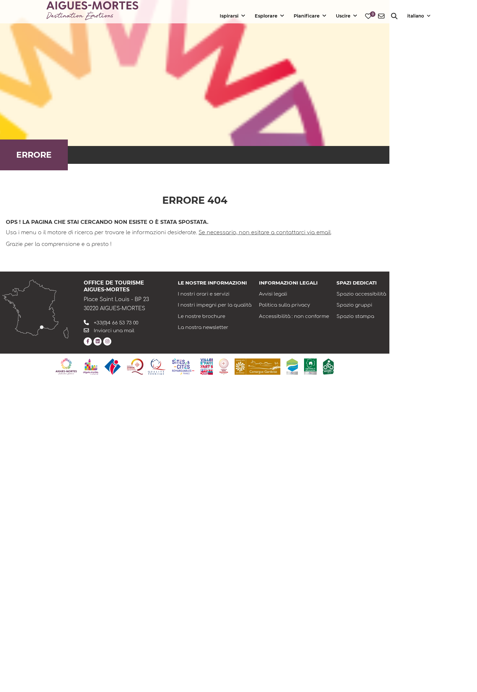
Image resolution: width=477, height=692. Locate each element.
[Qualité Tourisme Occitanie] (146, 366)
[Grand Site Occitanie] (223, 366)
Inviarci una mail (114, 331)
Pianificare (307, 16)
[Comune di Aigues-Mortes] (90, 366)
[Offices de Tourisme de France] (112, 366)
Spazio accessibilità (361, 294)
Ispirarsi (229, 16)
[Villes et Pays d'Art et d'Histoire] (207, 366)
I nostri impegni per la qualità (214, 305)
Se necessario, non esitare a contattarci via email (265, 233)
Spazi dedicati (356, 283)
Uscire (343, 16)
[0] (368, 16)
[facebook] (88, 341)
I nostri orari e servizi (203, 294)
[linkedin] (97, 341)
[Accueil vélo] (328, 366)
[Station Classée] (292, 366)
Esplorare (266, 16)
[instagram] (107, 341)
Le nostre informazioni (212, 283)
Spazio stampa (355, 316)
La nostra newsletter (203, 327)
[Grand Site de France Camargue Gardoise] (257, 366)
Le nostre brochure (201, 316)
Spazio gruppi (354, 305)
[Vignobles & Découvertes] (310, 366)
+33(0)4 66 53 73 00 (116, 323)
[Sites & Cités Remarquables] (183, 366)
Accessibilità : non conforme (294, 316)
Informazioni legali (288, 283)
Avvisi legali (273, 294)
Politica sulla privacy (284, 305)
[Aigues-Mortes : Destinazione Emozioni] (66, 366)
